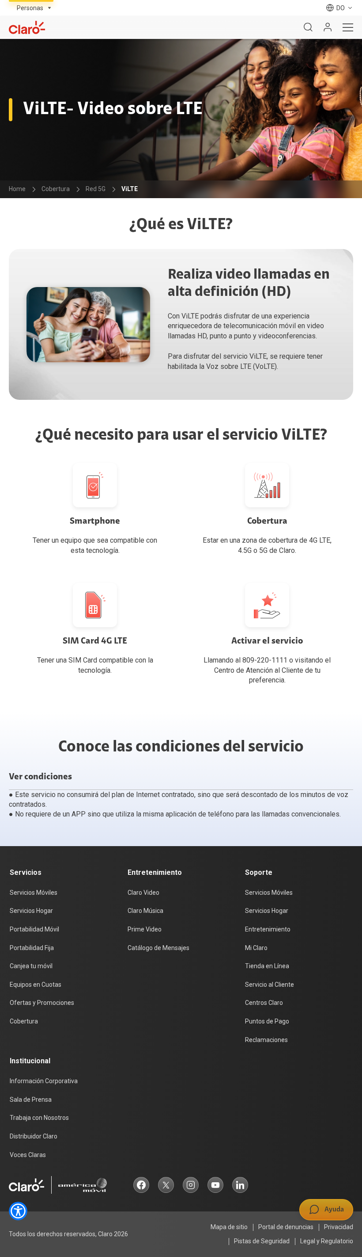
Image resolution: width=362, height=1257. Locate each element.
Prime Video (145, 929)
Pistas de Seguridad (262, 1241)
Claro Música (145, 910)
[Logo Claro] (27, 27)
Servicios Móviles (33, 892)
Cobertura (24, 1021)
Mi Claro (256, 947)
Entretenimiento (267, 929)
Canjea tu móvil (31, 966)
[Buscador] (308, 27)
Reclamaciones (266, 1039)
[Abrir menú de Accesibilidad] (18, 1211)
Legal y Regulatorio (326, 1241)
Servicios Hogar (31, 910)
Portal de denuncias (285, 1226)
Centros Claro (264, 1002)
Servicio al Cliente (269, 984)
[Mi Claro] (327, 27)
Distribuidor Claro (33, 1136)
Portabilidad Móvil (34, 929)
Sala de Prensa (31, 1099)
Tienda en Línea (267, 966)
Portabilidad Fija (32, 947)
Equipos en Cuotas (35, 984)
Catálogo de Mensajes (158, 947)
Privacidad (338, 1226)
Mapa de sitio (229, 1226)
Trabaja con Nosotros (39, 1117)
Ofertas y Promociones (42, 1002)
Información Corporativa (44, 1081)
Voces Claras (28, 1154)
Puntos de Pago (267, 1021)
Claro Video (143, 892)
